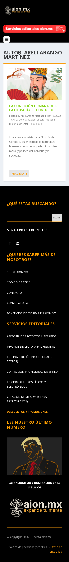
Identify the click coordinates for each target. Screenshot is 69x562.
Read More (19, 173)
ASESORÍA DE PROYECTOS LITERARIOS (31, 336)
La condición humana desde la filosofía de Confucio (34, 108)
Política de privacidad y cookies (27, 547)
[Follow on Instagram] (18, 243)
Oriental (23, 124)
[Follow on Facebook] (10, 243)
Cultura (40, 119)
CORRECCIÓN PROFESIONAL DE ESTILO (32, 371)
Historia (13, 124)
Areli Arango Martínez (32, 115)
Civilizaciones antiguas (23, 119)
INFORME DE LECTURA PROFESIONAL (31, 346)
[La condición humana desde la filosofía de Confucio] (34, 84)
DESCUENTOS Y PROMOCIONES (27, 412)
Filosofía (50, 119)
